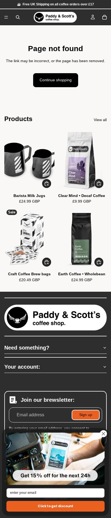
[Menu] (6, 17)
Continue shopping (56, 80)
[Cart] (104, 17)
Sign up (85, 415)
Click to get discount (55, 506)
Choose (103, 183)
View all (100, 120)
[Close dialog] (103, 434)
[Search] (18, 17)
